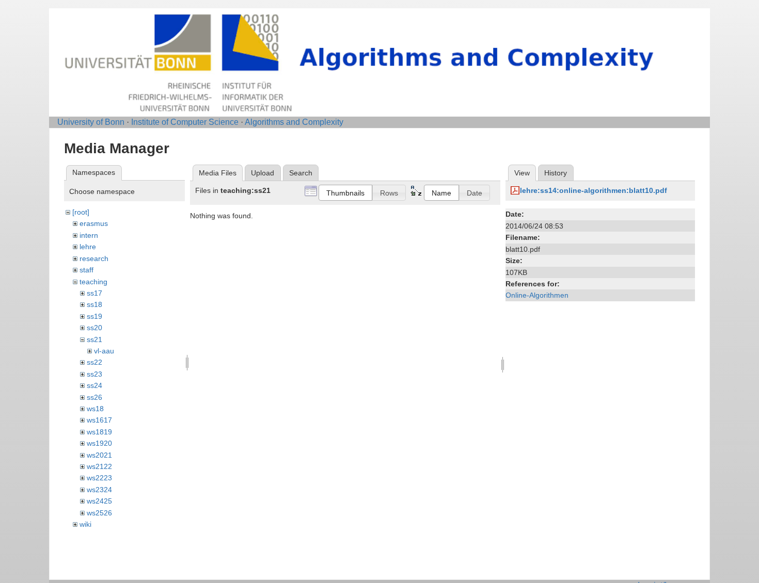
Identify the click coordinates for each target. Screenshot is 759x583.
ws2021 (99, 455)
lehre (88, 246)
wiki (85, 524)
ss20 (94, 327)
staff (86, 270)
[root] (80, 212)
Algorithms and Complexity (294, 122)
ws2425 (99, 501)
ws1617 (99, 420)
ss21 (94, 339)
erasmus (94, 223)
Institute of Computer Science (185, 122)
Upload (262, 173)
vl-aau (104, 351)
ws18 (95, 408)
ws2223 (99, 478)
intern (89, 235)
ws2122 (99, 466)
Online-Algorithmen (536, 295)
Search (300, 173)
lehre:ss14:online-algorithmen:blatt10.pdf (593, 190)
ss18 (94, 304)
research (94, 258)
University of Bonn (90, 122)
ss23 (94, 374)
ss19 (94, 316)
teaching (93, 282)
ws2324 (99, 489)
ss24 (94, 385)
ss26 (94, 397)
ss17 (94, 293)
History (555, 173)
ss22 (94, 362)
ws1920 (99, 443)
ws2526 (99, 513)
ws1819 (99, 432)
